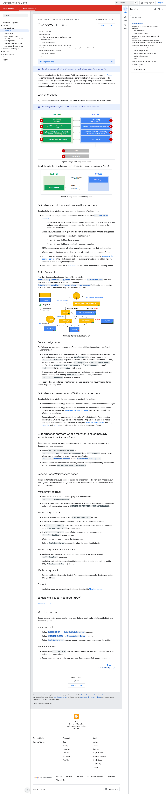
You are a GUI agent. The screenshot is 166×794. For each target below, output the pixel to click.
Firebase (96, 749)
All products (60, 780)
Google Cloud (97, 760)
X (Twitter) (66, 756)
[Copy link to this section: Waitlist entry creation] (63, 512)
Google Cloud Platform (95, 776)
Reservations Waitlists (27, 8)
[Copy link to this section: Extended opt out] (58, 646)
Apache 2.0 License (60, 697)
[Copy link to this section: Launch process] (59, 95)
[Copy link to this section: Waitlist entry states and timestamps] (78, 549)
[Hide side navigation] (27, 790)
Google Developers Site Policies (90, 697)
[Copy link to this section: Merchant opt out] (61, 612)
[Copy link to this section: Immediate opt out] (59, 627)
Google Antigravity (99, 756)
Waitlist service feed (46, 603)
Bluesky (65, 745)
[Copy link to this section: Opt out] (48, 584)
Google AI (111, 776)
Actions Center (20, 2)
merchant (45, 425)
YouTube (66, 760)
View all (95, 767)
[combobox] (126, 3)
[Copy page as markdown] (63, 25)
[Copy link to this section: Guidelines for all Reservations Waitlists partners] (99, 205)
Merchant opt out (95, 589)
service (56, 425)
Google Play (97, 764)
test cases (72, 266)
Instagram (66, 749)
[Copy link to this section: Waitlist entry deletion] (62, 570)
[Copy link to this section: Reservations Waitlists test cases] (80, 474)
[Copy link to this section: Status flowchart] (57, 272)
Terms (35, 789)
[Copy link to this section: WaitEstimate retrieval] (63, 492)
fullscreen (158, 9)
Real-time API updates (95, 422)
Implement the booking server (76, 410)
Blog (64, 742)
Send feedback (106, 25)
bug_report (155, 9)
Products (47, 19)
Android (95, 742)
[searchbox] (15, 15)
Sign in (160, 3)
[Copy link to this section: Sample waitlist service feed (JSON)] (83, 598)
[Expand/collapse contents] (50, 31)
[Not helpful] (113, 19)
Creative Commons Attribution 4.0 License (94, 695)
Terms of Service (39, 742)
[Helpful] (110, 19)
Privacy (42, 789)
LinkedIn (66, 753)
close (162, 9)
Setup (109, 75)
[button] (14, 25)
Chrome (95, 745)
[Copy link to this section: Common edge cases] (62, 342)
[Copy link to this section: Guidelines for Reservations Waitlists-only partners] (102, 393)
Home (40, 19)
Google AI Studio (98, 753)
